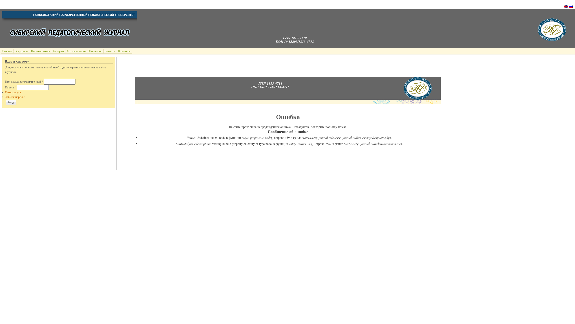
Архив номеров (76, 51)
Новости (109, 51)
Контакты (124, 51)
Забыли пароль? (15, 97)
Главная (7, 51)
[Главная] (552, 40)
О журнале (21, 51)
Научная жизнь (40, 51)
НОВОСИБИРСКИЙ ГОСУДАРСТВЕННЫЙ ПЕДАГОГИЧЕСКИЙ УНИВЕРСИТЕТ (84, 15)
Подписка (95, 51)
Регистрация (13, 92)
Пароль (10, 87)
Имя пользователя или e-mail (24, 81)
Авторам (58, 51)
